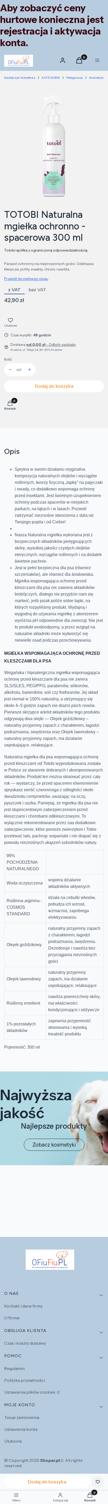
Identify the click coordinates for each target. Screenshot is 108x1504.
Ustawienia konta (20, 1429)
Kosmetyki (96, 78)
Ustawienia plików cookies (30, 1392)
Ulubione (13, 1441)
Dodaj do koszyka (54, 386)
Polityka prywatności (24, 1380)
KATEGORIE (51, 78)
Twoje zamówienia (21, 1417)
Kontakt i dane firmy (23, 1306)
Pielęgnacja (74, 78)
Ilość (8, 359)
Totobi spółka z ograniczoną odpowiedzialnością (45, 250)
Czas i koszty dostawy (25, 1343)
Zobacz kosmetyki (54, 1145)
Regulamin (14, 1368)
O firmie (12, 1317)
